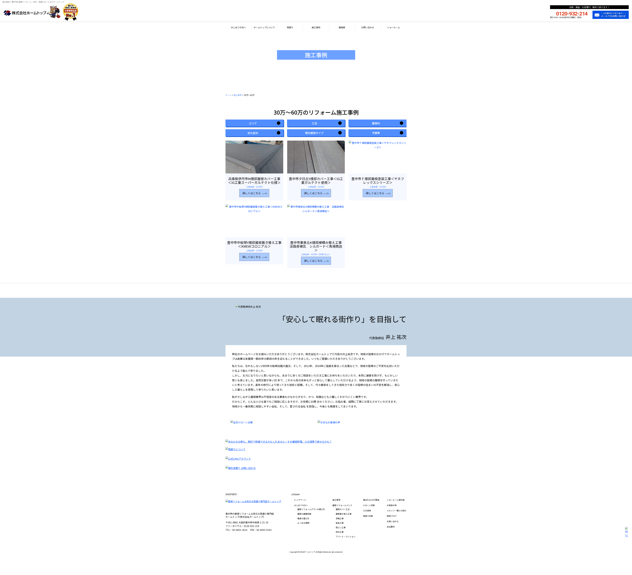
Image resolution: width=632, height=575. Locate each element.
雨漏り (290, 27)
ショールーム (393, 27)
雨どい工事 (341, 527)
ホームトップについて (264, 27)
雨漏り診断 (368, 515)
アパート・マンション (346, 536)
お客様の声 (392, 505)
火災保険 (367, 510)
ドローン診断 (369, 505)
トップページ (300, 499)
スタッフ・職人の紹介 (397, 510)
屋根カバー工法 (343, 509)
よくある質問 (303, 522)
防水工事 (340, 531)
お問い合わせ (367, 27)
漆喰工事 (340, 518)
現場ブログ (392, 515)
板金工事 (340, 522)
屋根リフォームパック (342, 505)
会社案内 (391, 526)
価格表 (342, 27)
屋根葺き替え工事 (344, 513)
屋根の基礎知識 (304, 513)
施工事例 (316, 27)
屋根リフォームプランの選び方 (311, 509)
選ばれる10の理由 (371, 499)
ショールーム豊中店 (396, 499)
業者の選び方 (303, 518)
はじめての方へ (238, 27)
